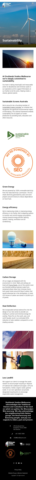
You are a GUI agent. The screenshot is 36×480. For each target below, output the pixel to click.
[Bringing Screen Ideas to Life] (7, 5)
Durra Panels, (13, 285)
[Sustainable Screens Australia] (25, 453)
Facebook (14, 463)
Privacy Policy (18, 469)
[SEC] (10, 453)
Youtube (19, 463)
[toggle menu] (32, 3)
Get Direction (16, 429)
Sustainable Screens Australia (12, 107)
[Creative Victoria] (25, 444)
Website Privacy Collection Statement (18, 473)
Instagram (16, 463)
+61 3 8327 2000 (19, 433)
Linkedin (22, 463)
